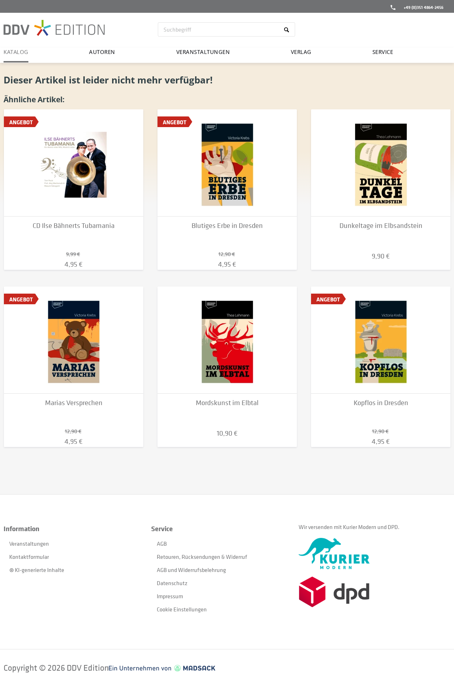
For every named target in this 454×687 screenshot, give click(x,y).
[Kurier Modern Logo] (372, 553)
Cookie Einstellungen (182, 609)
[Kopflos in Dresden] (380, 340)
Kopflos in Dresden (381, 402)
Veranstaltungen (29, 543)
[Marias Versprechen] (73, 340)
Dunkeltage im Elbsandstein (380, 225)
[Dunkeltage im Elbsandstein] (380, 163)
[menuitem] (226, 29)
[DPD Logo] (372, 592)
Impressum (170, 596)
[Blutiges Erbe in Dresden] (227, 163)
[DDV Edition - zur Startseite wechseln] (54, 29)
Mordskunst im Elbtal (227, 402)
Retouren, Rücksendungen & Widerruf (202, 557)
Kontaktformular (29, 557)
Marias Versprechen (74, 402)
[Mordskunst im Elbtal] (227, 340)
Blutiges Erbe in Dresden (227, 225)
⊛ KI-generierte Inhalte (36, 570)
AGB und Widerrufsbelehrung (191, 570)
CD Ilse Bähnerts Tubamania (74, 225)
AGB (162, 543)
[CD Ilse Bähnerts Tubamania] (73, 163)
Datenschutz (172, 583)
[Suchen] (288, 29)
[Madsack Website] (162, 668)
